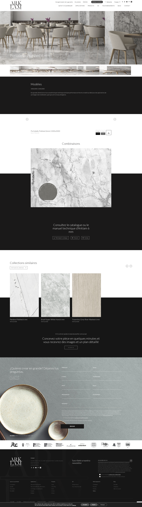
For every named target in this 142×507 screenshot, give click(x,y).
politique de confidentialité (108, 415)
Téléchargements (108, 5)
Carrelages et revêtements (37, 488)
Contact (127, 5)
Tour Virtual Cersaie (76, 486)
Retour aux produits (18, 51)
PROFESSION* (66, 394)
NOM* (94, 367)
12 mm (52, 491)
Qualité (11, 486)
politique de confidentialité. (120, 472)
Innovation (12, 488)
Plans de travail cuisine (36, 484)
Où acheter (78, 2)
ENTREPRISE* (96, 394)
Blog (119, 5)
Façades (32, 491)
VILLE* (94, 385)
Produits (91, 5)
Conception (12, 484)
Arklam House (75, 484)
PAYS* (63, 385)
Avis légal (19, 501)
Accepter (85, 504)
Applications (80, 5)
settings (74, 505)
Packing (94, 488)
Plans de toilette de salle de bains (38, 486)
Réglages (102, 504)
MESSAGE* (65, 403)
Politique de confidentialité (29, 501)
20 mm (52, 493)
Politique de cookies (41, 501)
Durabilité (12, 491)
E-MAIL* (64, 376)
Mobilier (32, 493)
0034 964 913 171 (35, 463)
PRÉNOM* (65, 367)
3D (98, 5)
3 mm (52, 484)
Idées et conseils (117, 488)
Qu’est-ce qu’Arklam (65, 5)
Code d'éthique (51, 501)
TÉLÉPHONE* (96, 376)
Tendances (116, 486)
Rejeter (93, 504)
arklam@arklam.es (35, 465)
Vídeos (94, 491)
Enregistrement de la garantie (64, 2)
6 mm (52, 488)
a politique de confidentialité (114, 474)
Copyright (12, 501)
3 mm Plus (53, 486)
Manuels (95, 486)
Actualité (115, 484)
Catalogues (95, 484)
